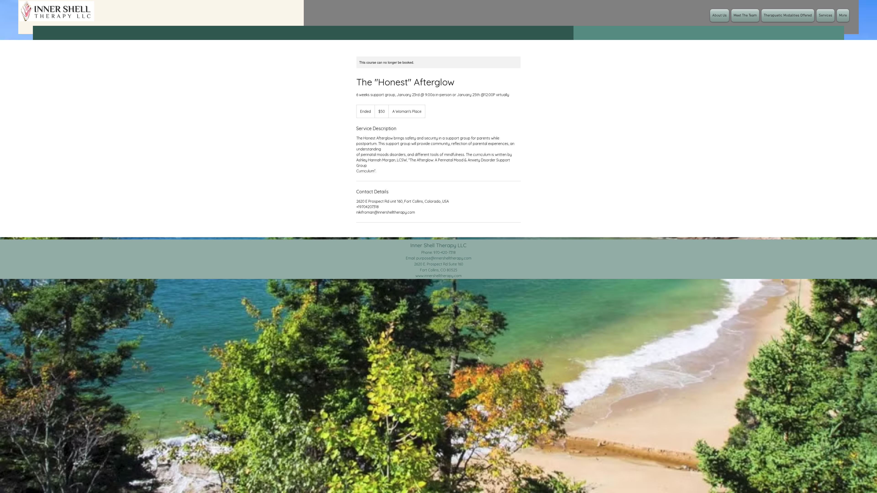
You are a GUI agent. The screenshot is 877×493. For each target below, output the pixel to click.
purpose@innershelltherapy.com (443, 258)
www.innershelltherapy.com (438, 275)
